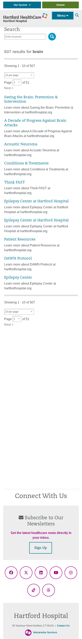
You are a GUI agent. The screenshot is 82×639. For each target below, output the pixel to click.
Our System (21, 5)
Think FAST (14, 182)
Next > (8, 88)
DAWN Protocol (18, 259)
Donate (61, 5)
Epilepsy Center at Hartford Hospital (36, 201)
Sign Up (40, 548)
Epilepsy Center (18, 278)
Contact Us (63, 625)
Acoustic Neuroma (20, 144)
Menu (61, 15)
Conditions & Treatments (26, 163)
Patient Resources (19, 239)
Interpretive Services (45, 632)
